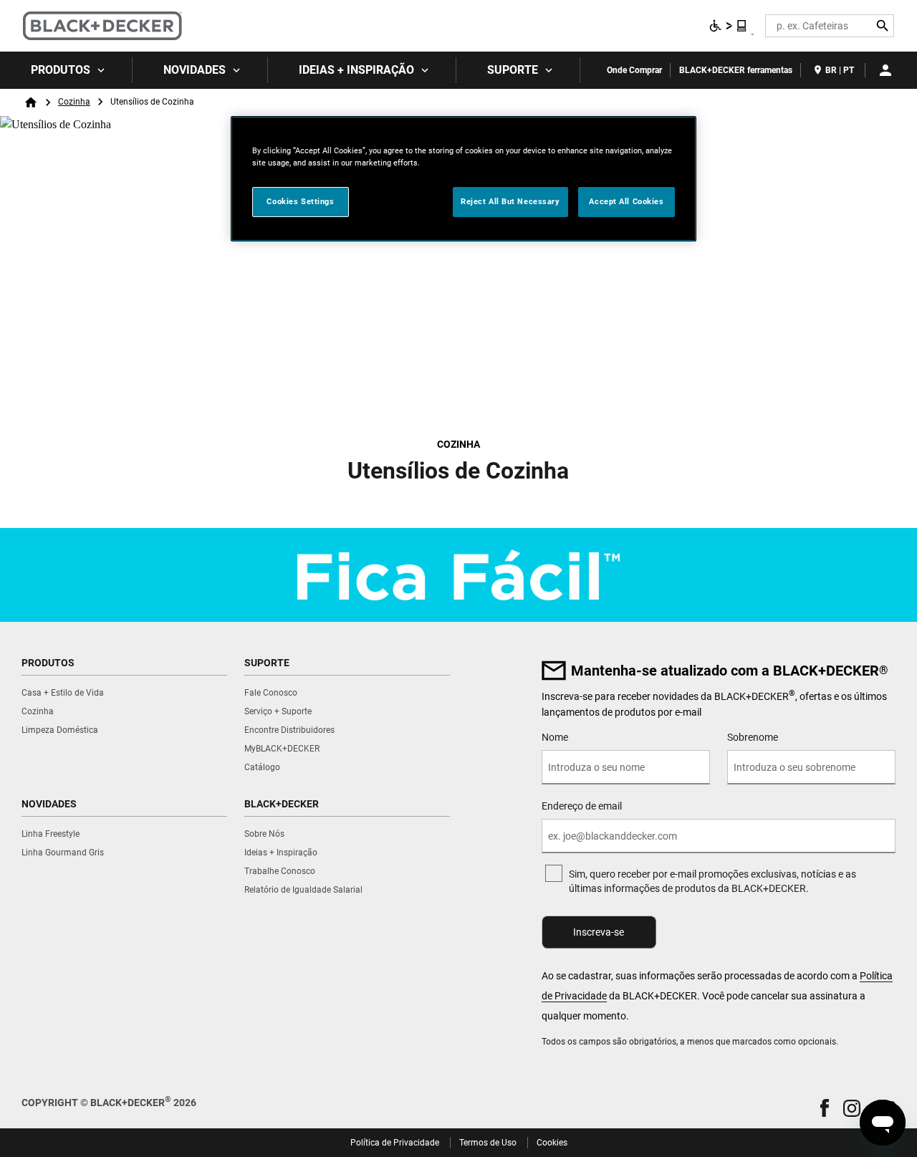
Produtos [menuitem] (60, 70)
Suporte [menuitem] (512, 70)
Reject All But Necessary (510, 201)
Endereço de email (582, 806)
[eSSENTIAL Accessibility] (729, 26)
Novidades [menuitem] (194, 70)
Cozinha (74, 102)
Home (31, 102)
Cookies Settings (300, 201)
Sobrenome (752, 737)
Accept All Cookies (626, 201)
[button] (824, 1108)
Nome (555, 737)
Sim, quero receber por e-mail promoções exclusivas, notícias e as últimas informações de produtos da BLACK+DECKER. (712, 881)
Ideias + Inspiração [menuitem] (356, 70)
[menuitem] (66, 70)
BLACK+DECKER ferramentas (735, 70)
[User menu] (885, 70)
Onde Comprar (634, 70)
